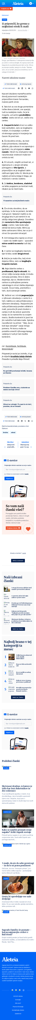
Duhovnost (5, 15)
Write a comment (18, 561)
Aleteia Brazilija (22, 30)
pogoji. (27, 474)
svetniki (6, 912)
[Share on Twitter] (25, 88)
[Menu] (6, 3)
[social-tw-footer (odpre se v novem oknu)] (20, 990)
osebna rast (7, 812)
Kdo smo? (18, 1003)
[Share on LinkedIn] (22, 88)
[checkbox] (5, 474)
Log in (24, 553)
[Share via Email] (29, 88)
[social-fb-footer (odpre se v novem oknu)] (16, 990)
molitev (6, 878)
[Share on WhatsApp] (32, 88)
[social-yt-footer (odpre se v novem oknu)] (12, 990)
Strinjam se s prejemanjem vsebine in (17, 474)
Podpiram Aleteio (12, 528)
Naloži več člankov (18, 629)
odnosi (13, 432)
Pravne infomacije (18, 1007)
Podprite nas (5, 9)
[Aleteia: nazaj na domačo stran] (18, 3)
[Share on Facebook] (18, 88)
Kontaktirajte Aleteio (18, 1010)
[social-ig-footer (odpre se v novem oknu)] (23, 990)
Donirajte (18, 1000)
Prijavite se (9, 478)
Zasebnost (18, 1013)
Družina (5, 432)
